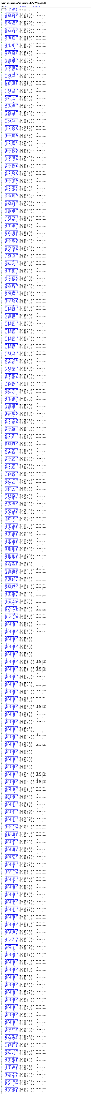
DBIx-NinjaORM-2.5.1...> (11, 473)
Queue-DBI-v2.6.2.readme (11, 872)
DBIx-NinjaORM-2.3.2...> (11, 341)
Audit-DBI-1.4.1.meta (11, 162)
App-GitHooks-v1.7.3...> (11, 947)
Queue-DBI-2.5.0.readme (11, 301)
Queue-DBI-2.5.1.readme (11, 412)
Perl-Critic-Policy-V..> (11, 497)
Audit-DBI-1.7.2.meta (11, 400)
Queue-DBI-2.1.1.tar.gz (11, 181)
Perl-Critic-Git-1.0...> (11, 44)
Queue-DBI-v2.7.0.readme (11, 1073)
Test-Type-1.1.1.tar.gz (11, 250)
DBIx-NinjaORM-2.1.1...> (11, 317)
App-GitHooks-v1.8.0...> (11, 954)
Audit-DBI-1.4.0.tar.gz (11, 153)
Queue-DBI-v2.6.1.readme (11, 827)
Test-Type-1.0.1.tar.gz (11, 126)
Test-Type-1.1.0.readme (11, 228)
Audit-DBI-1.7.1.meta (11, 376)
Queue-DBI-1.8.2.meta (11, 141)
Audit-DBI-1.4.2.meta (11, 165)
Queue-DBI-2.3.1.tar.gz (11, 240)
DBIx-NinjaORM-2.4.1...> (11, 348)
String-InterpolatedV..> (11, 542)
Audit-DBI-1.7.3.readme (11, 419)
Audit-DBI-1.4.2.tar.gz (11, 167)
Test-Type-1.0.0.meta (11, 117)
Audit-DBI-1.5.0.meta (11, 172)
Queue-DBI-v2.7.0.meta (11, 1072)
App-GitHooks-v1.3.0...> (11, 861)
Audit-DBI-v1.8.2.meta (11, 559)
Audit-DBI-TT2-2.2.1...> (11, 459)
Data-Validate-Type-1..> (11, 58)
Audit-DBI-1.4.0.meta (11, 151)
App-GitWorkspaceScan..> (11, 850)
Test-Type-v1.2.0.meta (11, 615)
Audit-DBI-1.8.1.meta (11, 421)
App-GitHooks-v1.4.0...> (11, 864)
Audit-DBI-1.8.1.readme (11, 422)
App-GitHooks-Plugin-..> (11, 629)
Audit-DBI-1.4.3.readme (11, 170)
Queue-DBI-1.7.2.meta (11, 27)
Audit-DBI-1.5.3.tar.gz (11, 243)
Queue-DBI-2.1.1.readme (11, 180)
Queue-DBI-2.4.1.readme (11, 280)
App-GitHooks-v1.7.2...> (11, 909)
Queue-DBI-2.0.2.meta (11, 148)
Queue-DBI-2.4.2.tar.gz (11, 285)
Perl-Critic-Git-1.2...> (11, 483)
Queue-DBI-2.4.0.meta (11, 272)
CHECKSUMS (7, 1092)
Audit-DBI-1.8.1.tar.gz (11, 423)
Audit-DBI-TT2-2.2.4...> (11, 470)
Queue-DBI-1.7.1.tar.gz (11, 12)
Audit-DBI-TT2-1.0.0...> (11, 428)
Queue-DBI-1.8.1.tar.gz (11, 136)
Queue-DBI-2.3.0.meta (11, 234)
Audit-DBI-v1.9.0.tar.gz (11, 1032)
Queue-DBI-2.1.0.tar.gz (11, 160)
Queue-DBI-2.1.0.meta (11, 158)
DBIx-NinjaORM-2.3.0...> (11, 335)
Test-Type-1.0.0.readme (11, 118)
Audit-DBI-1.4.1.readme (11, 163)
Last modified (22, 6)
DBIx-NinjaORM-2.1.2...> (11, 321)
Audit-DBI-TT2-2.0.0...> (11, 431)
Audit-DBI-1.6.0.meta (11, 276)
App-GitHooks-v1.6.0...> (11, 888)
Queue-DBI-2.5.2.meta (11, 425)
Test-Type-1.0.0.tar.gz (11, 119)
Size (31, 6)
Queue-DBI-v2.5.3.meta (11, 600)
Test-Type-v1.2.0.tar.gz (11, 617)
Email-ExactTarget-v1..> (11, 578)
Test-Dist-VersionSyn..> (11, 20)
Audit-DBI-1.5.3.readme (11, 242)
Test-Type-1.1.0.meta (11, 227)
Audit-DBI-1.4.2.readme (11, 166)
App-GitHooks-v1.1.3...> (11, 812)
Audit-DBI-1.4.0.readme (11, 152)
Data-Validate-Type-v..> (11, 570)
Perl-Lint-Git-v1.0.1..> (11, 937)
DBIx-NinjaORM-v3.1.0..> (11, 1044)
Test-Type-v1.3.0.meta (11, 1082)
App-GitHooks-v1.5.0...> (11, 874)
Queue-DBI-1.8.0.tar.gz (11, 129)
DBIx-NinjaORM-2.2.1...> (11, 331)
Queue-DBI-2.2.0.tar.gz (11, 185)
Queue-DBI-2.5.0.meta (11, 300)
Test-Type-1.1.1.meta (11, 248)
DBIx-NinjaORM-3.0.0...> (11, 490)
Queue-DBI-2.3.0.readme (11, 235)
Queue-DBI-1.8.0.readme (11, 128)
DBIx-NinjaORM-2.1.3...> (11, 324)
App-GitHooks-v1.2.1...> (11, 857)
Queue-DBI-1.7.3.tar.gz (11, 70)
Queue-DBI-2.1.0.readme (11, 159)
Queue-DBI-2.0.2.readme (11, 149)
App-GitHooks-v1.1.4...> (11, 816)
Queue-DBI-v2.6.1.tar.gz (11, 828)
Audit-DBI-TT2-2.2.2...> (11, 463)
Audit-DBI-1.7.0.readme (11, 360)
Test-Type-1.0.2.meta (11, 220)
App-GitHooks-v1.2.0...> (11, 840)
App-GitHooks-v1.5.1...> (11, 878)
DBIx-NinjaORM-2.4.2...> (11, 362)
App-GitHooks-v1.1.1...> (11, 805)
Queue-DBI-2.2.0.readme (11, 183)
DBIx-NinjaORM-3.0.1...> (11, 494)
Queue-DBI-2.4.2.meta (11, 283)
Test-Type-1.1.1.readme (11, 249)
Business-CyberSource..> (11, 13)
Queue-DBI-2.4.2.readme (11, 284)
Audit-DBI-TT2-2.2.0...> (11, 456)
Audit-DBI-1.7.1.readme (11, 377)
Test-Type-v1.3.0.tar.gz (11, 1084)
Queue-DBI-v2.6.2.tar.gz (11, 873)
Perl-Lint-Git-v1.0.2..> (11, 940)
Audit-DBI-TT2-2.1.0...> (11, 435)
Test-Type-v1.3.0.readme (11, 1083)
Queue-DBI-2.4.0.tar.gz (11, 275)
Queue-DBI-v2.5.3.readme (11, 601)
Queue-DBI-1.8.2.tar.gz (11, 143)
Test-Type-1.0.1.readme (11, 125)
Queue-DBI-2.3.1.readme (11, 239)
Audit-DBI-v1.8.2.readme (11, 561)
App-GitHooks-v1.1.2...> (11, 809)
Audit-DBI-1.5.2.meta (11, 193)
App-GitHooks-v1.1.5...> (11, 819)
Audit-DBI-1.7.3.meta (11, 418)
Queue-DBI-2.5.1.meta (11, 411)
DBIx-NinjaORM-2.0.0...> (11, 307)
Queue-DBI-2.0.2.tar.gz (11, 150)
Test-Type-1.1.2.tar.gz (11, 396)
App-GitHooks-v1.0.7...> (11, 736)
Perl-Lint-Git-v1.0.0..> (11, 933)
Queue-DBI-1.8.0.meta (11, 127)
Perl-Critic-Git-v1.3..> (11, 1058)
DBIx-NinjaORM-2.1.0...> (11, 310)
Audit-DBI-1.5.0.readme (11, 173)
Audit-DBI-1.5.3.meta (11, 241)
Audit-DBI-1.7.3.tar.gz (11, 420)
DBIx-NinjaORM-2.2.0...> (11, 328)
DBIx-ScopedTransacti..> (11, 75)
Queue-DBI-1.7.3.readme (11, 69)
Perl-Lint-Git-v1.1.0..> (11, 1068)
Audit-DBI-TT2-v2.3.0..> (11, 1034)
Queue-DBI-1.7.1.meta (11, 9)
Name (6, 6)
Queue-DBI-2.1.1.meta (11, 179)
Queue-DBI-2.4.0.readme (11, 273)
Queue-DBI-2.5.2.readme (11, 426)
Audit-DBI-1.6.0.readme (11, 277)
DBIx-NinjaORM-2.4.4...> (11, 383)
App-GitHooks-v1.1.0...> (11, 802)
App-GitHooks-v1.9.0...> (11, 992)
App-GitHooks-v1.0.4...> (11, 691)
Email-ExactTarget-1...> (11, 23)
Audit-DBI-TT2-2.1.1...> (11, 449)
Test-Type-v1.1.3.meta (11, 607)
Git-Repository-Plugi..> (11, 47)
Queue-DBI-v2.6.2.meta (11, 871)
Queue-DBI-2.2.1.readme (11, 187)
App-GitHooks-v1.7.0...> (11, 902)
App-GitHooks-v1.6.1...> (11, 892)
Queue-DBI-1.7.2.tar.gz (11, 29)
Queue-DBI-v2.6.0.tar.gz (11, 825)
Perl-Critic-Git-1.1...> (11, 92)
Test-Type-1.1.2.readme (11, 395)
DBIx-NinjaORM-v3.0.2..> (11, 573)
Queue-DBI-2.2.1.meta (11, 186)
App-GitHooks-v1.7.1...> (11, 906)
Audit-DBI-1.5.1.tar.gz (11, 191)
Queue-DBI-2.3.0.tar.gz (11, 236)
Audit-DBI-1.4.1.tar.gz (11, 164)
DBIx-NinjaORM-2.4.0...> (11, 345)
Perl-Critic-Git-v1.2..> (11, 591)
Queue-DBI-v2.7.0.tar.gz (11, 1074)
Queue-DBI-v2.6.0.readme (11, 824)
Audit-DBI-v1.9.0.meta (11, 1030)
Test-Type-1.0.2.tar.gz (11, 223)
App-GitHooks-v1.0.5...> (11, 698)
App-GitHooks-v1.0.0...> (11, 618)
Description (36, 6)
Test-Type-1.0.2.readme (11, 221)
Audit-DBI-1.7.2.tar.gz (11, 403)
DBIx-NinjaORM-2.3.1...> (11, 338)
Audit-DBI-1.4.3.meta (11, 168)
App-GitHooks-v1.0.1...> (11, 622)
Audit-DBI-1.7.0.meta (11, 359)
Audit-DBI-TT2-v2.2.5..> (11, 562)
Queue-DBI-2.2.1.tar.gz (11, 188)
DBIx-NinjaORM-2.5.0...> (11, 452)
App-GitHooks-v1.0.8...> (11, 795)
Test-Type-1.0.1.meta (11, 123)
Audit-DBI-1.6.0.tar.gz (11, 278)
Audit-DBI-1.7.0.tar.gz (11, 361)
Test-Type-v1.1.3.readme (11, 608)
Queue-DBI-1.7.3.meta (11, 68)
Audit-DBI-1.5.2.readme (11, 194)
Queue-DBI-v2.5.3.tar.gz (11, 606)
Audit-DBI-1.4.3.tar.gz (11, 171)
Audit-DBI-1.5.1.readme (11, 190)
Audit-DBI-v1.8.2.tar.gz (11, 566)
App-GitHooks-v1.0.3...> (11, 674)
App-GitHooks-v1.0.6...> (11, 715)
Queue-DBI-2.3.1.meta (11, 238)
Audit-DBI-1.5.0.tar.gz (11, 174)
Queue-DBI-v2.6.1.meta (11, 826)
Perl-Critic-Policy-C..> (11, 103)
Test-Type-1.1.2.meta (11, 393)
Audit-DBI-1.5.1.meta (11, 189)
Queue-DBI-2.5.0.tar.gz (11, 302)
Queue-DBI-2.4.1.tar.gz (11, 281)
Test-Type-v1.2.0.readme (11, 616)
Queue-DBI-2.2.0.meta (11, 182)
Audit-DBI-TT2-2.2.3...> (11, 466)
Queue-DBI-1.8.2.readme (11, 142)
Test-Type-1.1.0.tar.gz (11, 230)
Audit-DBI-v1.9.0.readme (11, 1031)
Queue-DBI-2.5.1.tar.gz (11, 413)
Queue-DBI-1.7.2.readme (11, 28)
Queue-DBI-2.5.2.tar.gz (11, 427)
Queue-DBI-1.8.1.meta (11, 134)
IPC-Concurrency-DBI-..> (11, 16)
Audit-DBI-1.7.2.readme (11, 401)
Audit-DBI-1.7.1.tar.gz (11, 378)
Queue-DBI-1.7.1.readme (11, 10)
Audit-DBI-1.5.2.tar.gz (11, 195)
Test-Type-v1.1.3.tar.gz (11, 610)
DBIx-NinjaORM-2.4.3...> (11, 366)
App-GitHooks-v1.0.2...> (11, 625)
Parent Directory (13, 8)
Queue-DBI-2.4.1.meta (11, 279)
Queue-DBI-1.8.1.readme (11, 135)
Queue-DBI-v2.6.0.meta (11, 822)
